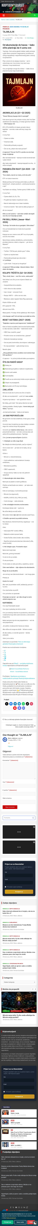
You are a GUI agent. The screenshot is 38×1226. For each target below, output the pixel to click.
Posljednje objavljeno (11, 1159)
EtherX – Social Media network (19, 671)
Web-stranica (7, 798)
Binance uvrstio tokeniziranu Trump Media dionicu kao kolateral (17, 926)
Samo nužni (20, 1222)
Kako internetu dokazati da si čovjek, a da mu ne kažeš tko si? (19, 912)
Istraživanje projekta (16, 963)
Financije (6, 27)
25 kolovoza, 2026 (8, 957)
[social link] (4, 651)
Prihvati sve (7, 1222)
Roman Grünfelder (19, 929)
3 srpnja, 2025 (6, 35)
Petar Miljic (14, 35)
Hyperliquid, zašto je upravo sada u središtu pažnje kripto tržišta (17, 967)
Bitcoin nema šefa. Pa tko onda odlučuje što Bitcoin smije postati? (17, 939)
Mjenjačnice (13, 922)
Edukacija (6, 908)
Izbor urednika (15, 27)
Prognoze (6, 29)
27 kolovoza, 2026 (8, 915)
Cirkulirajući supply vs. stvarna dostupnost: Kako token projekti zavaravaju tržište (20, 726)
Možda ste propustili (11, 989)
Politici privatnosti (11, 1218)
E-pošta (10, 790)
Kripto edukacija (14, 908)
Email (6, 879)
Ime (8, 782)
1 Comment (22, 35)
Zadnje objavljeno (10, 903)
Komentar (10, 760)
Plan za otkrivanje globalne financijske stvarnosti (18, 719)
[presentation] (33, 989)
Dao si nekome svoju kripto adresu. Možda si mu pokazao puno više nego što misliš (19, 953)
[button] (35, 1223)
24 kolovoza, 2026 (8, 970)
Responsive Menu (35, 1)
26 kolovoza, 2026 (8, 929)
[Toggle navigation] (3, 15)
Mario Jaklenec (18, 915)
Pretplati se (19, 892)
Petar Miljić (24, 27)
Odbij (31, 1222)
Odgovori (10, 746)
